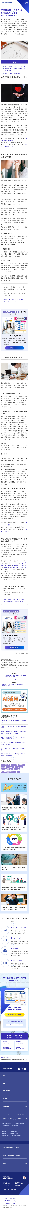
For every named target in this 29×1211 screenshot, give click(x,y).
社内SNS (7, 565)
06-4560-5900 (20, 1043)
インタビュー (12, 771)
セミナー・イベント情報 (20, 927)
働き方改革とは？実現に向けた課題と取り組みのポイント (13, 684)
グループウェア (5, 765)
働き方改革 (4, 771)
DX (18, 771)
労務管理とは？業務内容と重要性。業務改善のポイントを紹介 (15, 676)
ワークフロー (10, 767)
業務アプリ (22, 765)
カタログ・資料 (17, 938)
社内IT (10, 769)
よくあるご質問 (17, 960)
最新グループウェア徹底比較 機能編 (9, 1131)
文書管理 (15, 567)
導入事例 (15, 948)
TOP (2, 1057)
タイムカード (7, 567)
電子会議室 (14, 565)
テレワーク (17, 769)
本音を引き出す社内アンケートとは (15, 66)
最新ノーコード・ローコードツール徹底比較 (11, 1135)
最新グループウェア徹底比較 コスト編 (10, 1133)
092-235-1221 (20, 1048)
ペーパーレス (18, 767)
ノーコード (14, 765)
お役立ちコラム (9, 1057)
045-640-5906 (7, 1043)
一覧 (14, 679)
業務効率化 (4, 769)
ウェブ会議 (22, 567)
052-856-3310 (7, 1048)
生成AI (3, 767)
